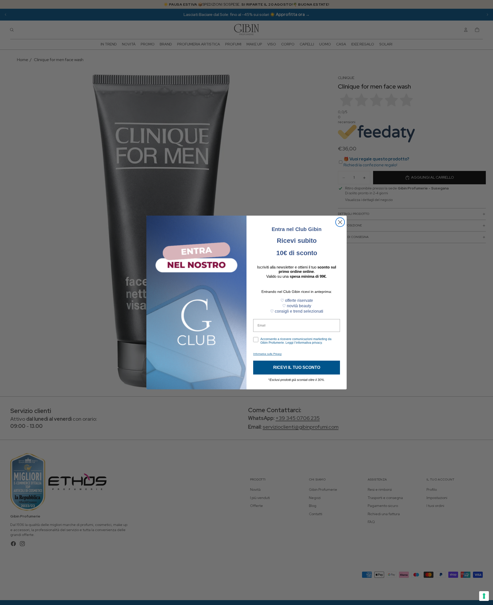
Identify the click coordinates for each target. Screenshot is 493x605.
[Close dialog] (340, 222)
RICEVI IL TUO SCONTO (296, 367)
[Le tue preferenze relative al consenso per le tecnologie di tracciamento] (484, 596)
